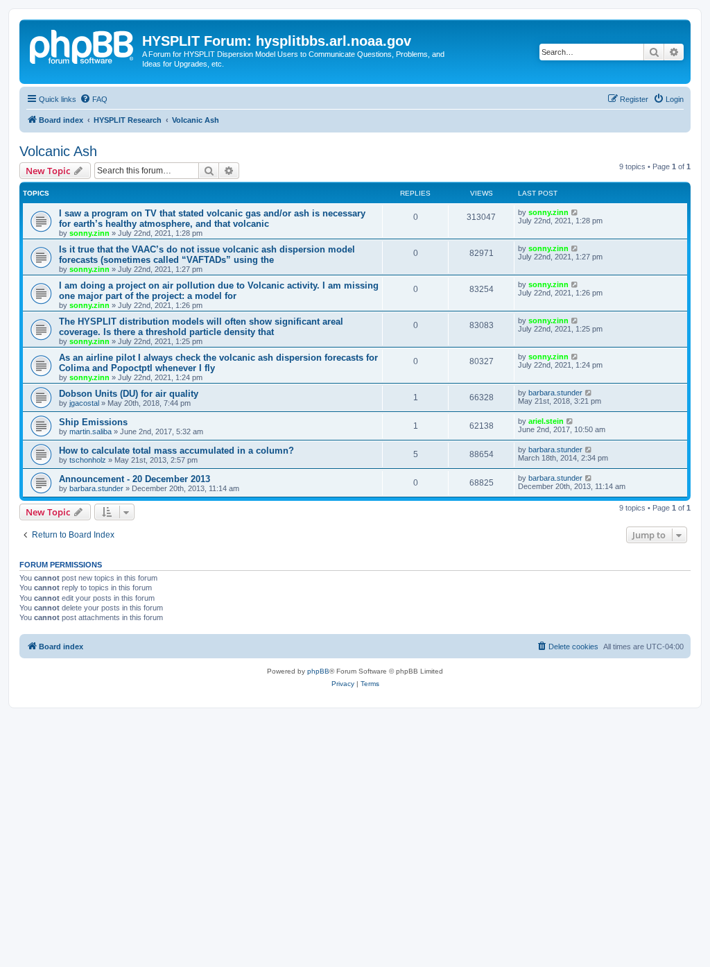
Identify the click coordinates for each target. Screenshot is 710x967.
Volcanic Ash (58, 151)
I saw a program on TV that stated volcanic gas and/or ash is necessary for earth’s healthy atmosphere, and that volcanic (212, 218)
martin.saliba (90, 431)
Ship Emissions (93, 422)
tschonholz (87, 460)
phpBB (318, 671)
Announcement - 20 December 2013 (134, 479)
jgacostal (84, 403)
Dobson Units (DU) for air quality (128, 393)
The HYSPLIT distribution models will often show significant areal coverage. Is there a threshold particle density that (201, 326)
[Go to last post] (575, 212)
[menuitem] (93, 99)
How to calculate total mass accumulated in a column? (176, 450)
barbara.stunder (555, 392)
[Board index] (82, 45)
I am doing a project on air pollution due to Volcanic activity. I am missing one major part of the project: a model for (219, 290)
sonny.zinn (89, 233)
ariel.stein (546, 421)
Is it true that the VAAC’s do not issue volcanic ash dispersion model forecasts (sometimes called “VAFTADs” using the (207, 254)
